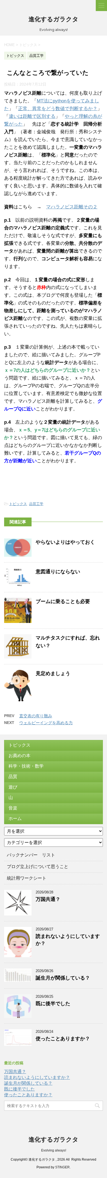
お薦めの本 (19, 755)
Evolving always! (53, 1150)
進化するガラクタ (53, 19)
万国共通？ (48, 899)
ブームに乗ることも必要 (63, 601)
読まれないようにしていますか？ (37, 1077)
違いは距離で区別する (32, 116)
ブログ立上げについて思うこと (37, 866)
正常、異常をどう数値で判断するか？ (57, 108)
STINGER (62, 1167)
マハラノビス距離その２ (71, 206)
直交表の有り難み (35, 715)
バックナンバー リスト (31, 855)
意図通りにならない (58, 571)
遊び (13, 787)
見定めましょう (53, 673)
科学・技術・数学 (26, 766)
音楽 (13, 808)
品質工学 (36, 504)
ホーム (15, 818)
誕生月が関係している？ (63, 978)
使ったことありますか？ (63, 1038)
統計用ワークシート (26, 878)
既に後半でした (53, 1003)
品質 (13, 776)
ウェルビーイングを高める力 (46, 722)
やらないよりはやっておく (65, 542)
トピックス (18, 504)
